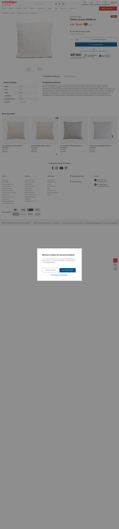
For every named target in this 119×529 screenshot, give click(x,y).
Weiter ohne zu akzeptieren (59, 275)
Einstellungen (50, 270)
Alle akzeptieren (67, 270)
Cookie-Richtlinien (50, 262)
